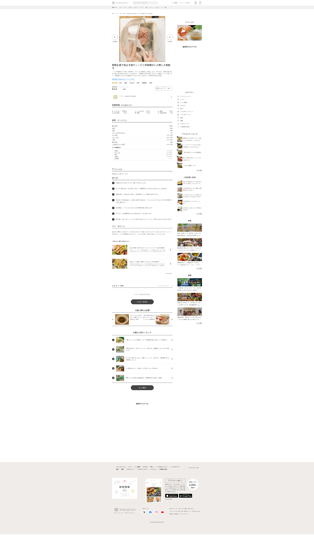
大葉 (113, 130)
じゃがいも (156, 7)
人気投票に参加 (163, 469)
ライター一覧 (177, 508)
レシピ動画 (174, 2)
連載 (122, 469)
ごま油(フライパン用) (118, 144)
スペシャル (153, 469)
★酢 (116, 154)
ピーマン (125, 7)
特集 (117, 469)
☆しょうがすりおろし (118, 133)
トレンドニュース (120, 466)
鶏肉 (165, 7)
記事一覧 (171, 508)
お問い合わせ (190, 508)
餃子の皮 (114, 142)
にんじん (151, 7)
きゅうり (136, 7)
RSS (182, 511)
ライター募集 (184, 508)
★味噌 (116, 156)
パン (162, 7)
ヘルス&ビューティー (162, 466)
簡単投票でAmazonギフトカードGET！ (123, 79)
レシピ (130, 466)
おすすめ (187, 2)
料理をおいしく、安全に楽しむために (192, 511)
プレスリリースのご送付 (174, 511)
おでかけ (145, 466)
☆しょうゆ (115, 137)
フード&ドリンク (175, 466)
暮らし (152, 466)
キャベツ (142, 7)
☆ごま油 (114, 135)
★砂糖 (116, 150)
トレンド (181, 2)
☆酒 (113, 139)
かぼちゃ (130, 7)
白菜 (113, 128)
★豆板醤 (117, 158)
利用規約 (176, 513)
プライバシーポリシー (184, 513)
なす (120, 7)
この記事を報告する (169, 273)
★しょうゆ (117, 152)
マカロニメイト (130, 469)
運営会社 (171, 513)
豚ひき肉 (114, 126)
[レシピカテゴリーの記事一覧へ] (114, 83)
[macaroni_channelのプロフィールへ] (142, 97)
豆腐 (146, 7)
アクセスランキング (142, 469)
